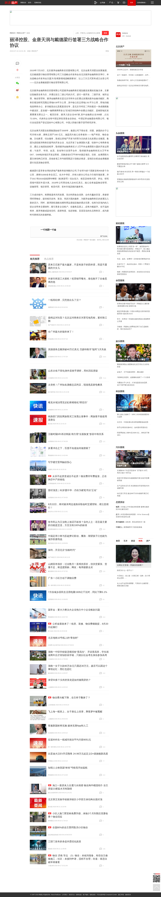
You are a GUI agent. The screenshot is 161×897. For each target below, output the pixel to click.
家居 (133, 541)
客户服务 (86, 894)
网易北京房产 (21, 33)
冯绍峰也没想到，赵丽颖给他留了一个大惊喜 (133, 377)
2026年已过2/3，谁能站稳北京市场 (130, 70)
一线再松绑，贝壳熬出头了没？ (64, 300)
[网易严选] (111, 2)
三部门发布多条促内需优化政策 (64, 841)
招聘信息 (79, 894)
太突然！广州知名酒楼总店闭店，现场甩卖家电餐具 (75, 384)
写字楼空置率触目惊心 (60, 462)
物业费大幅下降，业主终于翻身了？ (71, 697)
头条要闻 (120, 133)
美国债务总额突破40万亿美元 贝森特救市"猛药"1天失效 (77, 349)
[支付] (119, 2)
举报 (107, 51)
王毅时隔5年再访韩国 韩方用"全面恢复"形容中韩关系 (76, 434)
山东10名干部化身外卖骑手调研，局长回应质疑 (73, 370)
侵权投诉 (128, 894)
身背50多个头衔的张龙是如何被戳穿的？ (69, 680)
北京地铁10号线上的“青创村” (63, 638)
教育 (118, 541)
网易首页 (23, 2)
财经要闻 (120, 223)
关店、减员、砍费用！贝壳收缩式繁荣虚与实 (133, 259)
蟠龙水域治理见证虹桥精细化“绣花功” (67, 402)
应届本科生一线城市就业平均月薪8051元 (69, 739)
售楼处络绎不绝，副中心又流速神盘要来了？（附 (133, 80)
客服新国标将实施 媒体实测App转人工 (68, 725)
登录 (131, 2)
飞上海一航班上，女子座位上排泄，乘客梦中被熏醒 (75, 711)
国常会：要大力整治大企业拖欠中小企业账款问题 (74, 609)
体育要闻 (120, 280)
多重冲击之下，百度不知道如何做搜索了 (69, 448)
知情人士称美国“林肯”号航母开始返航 (67, 767)
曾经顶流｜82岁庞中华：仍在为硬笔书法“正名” (72, 490)
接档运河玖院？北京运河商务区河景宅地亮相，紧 (133, 86)
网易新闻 (125, 33)
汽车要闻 (120, 447)
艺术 (125, 541)
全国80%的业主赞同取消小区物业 (70, 827)
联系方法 (72, 894)
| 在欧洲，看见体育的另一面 (130, 522)
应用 (29, 2)
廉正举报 (121, 894)
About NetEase (56, 894)
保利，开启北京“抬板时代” (62, 550)
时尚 (140, 541)
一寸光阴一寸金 (48, 229)
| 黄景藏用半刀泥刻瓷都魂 (129, 527)
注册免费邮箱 (141, 2)
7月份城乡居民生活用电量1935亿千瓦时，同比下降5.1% (77, 592)
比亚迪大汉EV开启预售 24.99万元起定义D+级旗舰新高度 (78, 753)
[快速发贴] (17, 63)
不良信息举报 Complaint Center (107, 894)
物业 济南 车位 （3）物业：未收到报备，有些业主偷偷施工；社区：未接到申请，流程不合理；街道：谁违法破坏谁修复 (78, 858)
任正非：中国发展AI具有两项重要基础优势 (132, 422)
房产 (148, 541)
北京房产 (120, 46)
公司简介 (65, 894)
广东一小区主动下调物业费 (62, 578)
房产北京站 (103, 236)
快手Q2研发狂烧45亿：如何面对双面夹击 (132, 427)
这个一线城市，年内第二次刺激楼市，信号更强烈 (133, 75)
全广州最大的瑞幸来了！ (61, 331)
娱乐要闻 (120, 341)
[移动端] (96, 2)
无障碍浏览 (37, 2)
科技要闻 (120, 391)
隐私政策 (92, 894)
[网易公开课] (103, 2)
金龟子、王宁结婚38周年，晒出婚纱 (130, 372)
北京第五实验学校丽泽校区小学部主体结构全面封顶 (75, 799)
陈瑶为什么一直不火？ (125, 570)
